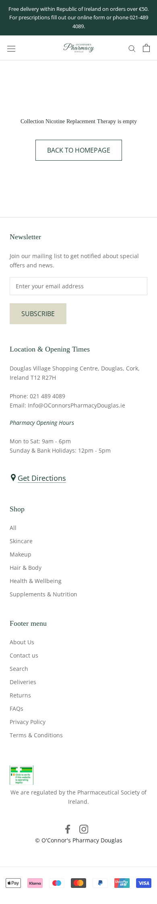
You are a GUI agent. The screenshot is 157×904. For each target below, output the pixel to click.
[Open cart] (146, 48)
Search (19, 668)
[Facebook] (67, 829)
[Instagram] (83, 829)
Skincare (21, 541)
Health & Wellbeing (36, 581)
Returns (20, 695)
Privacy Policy (27, 722)
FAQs (16, 708)
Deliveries (23, 682)
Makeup (20, 554)
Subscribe (38, 313)
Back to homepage (78, 150)
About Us (22, 642)
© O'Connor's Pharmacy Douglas (78, 840)
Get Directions (42, 478)
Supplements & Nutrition (43, 594)
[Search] (132, 48)
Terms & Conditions (36, 735)
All (13, 528)
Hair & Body (25, 567)
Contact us (24, 655)
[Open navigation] (11, 48)
